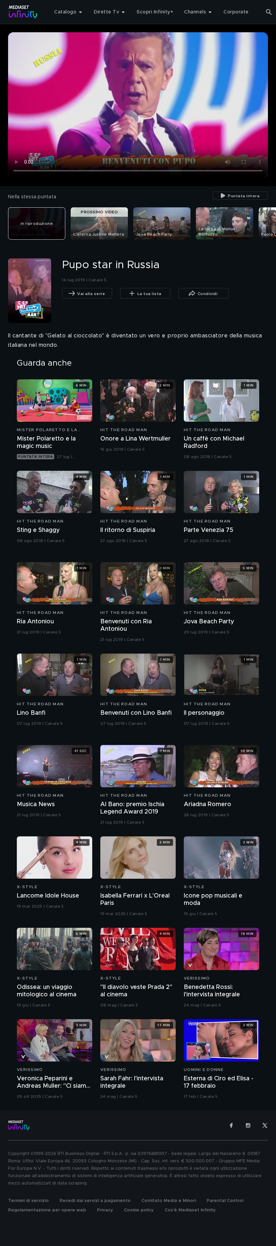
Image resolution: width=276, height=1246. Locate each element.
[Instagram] (248, 1125)
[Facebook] (231, 1125)
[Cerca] (269, 12)
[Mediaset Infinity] (23, 12)
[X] (265, 1125)
